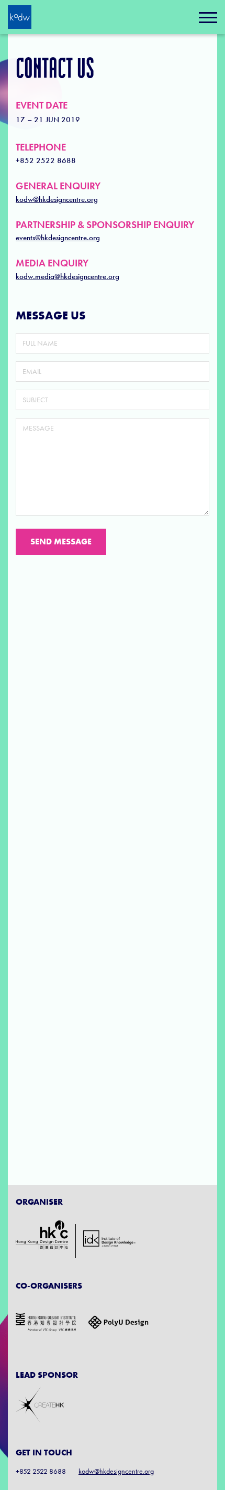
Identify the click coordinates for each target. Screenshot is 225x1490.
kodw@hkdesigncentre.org (57, 199)
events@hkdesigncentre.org (58, 237)
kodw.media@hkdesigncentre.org (67, 276)
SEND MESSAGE (61, 541)
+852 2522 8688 (46, 160)
